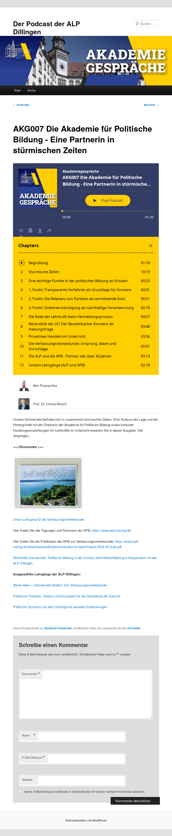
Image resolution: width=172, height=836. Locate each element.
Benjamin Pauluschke (58, 628)
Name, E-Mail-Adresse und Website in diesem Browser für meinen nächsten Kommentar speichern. (85, 791)
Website (27, 779)
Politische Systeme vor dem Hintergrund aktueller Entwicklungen (60, 606)
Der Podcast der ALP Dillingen (46, 27)
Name (28, 735)
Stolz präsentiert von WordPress (86, 820)
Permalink (133, 628)
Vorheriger (21, 105)
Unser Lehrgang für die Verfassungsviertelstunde (48, 519)
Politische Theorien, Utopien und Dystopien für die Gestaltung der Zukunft (66, 596)
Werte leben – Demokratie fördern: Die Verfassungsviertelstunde (60, 585)
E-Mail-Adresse (33, 757)
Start (17, 90)
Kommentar (31, 673)
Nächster (151, 105)
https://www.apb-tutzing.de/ (111, 530)
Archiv (32, 90)
